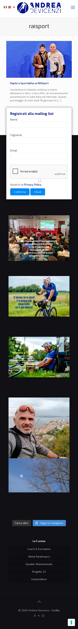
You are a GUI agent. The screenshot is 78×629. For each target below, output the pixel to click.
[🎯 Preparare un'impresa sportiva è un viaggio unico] (39, 488)
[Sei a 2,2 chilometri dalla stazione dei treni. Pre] (39, 428)
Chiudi (37, 191)
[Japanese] (14, 6)
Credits (55, 610)
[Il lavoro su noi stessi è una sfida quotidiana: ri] (39, 306)
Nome (13, 119)
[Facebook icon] (35, 616)
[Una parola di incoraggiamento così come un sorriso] (39, 245)
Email (13, 150)
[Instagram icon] (43, 616)
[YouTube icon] (39, 616)
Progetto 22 (39, 571)
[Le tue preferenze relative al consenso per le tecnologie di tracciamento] (71, 622)
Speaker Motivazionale (39, 564)
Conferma (20, 191)
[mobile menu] (73, 7)
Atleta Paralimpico (39, 556)
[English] (10, 6)
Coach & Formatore (39, 549)
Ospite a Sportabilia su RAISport (29, 83)
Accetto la (25, 184)
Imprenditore (39, 579)
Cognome (16, 135)
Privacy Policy (32, 184)
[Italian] (5, 6)
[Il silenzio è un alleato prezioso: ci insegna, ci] (39, 367)
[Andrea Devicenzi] (39, 7)
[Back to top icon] (39, 602)
